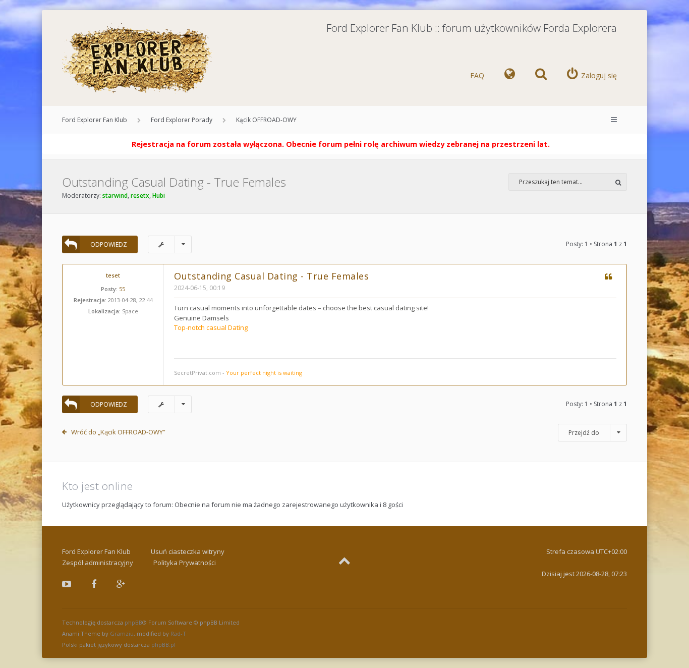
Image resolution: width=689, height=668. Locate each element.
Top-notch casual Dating (211, 327)
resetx (140, 195)
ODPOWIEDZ (108, 244)
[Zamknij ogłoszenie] (639, 142)
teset (113, 275)
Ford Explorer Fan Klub (94, 120)
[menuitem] (509, 75)
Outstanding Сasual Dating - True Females (174, 182)
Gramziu (122, 633)
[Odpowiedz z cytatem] (608, 277)
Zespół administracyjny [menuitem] (97, 562)
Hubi (158, 195)
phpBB (133, 622)
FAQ (477, 75)
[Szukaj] (618, 182)
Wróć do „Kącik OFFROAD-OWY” (118, 431)
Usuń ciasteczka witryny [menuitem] (187, 551)
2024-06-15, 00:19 (199, 288)
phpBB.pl (163, 644)
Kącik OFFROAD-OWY (266, 120)
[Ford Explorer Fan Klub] (137, 58)
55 (122, 289)
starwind (115, 195)
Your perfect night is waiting (264, 372)
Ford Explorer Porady (181, 120)
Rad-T (178, 633)
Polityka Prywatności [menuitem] (184, 562)
